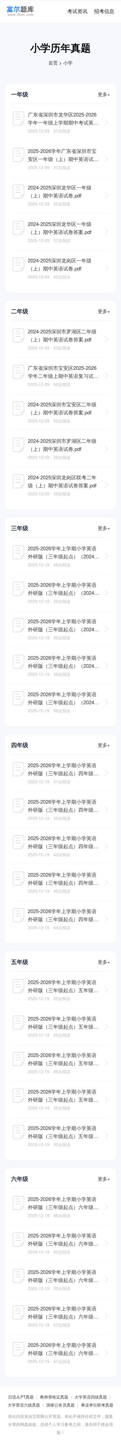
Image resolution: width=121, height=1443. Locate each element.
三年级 (19, 528)
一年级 (19, 94)
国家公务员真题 (60, 1405)
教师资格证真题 (54, 1396)
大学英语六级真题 (24, 1405)
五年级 (19, 962)
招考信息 (104, 10)
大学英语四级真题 (91, 1396)
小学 (68, 62)
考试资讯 (77, 10)
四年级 (19, 745)
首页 (53, 62)
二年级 (19, 311)
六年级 (19, 1179)
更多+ (104, 94)
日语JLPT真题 (21, 1396)
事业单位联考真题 (97, 1405)
